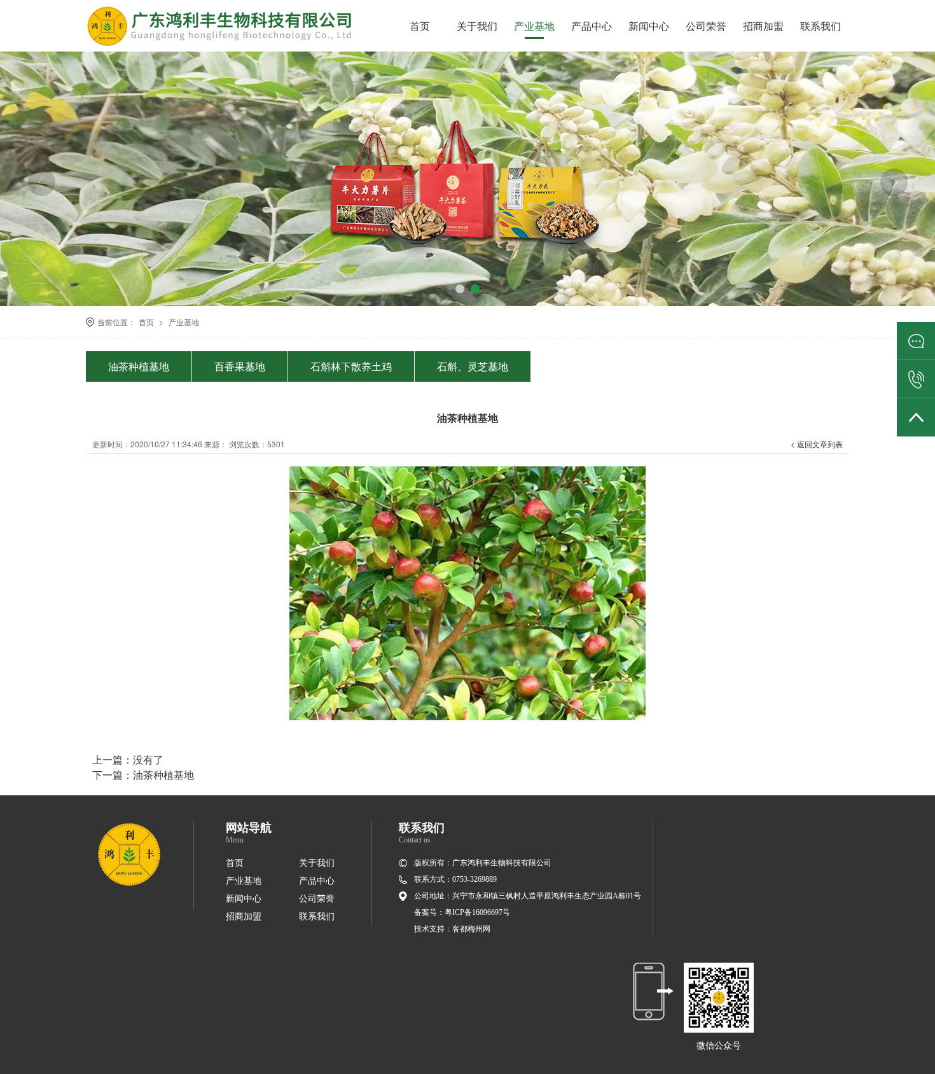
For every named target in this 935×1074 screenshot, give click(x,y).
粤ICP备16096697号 (477, 912)
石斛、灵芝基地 (472, 366)
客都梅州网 (471, 928)
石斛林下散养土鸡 (351, 366)
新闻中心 (648, 25)
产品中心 (591, 25)
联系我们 (820, 25)
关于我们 (477, 25)
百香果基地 (239, 366)
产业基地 (534, 25)
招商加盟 (763, 25)
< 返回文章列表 (817, 443)
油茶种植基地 (138, 366)
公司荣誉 (706, 25)
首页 (420, 25)
